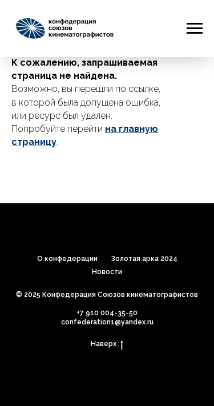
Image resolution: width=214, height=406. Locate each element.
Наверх (103, 344)
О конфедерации (67, 259)
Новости (107, 272)
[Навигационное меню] (195, 28)
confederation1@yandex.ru (107, 322)
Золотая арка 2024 (144, 259)
